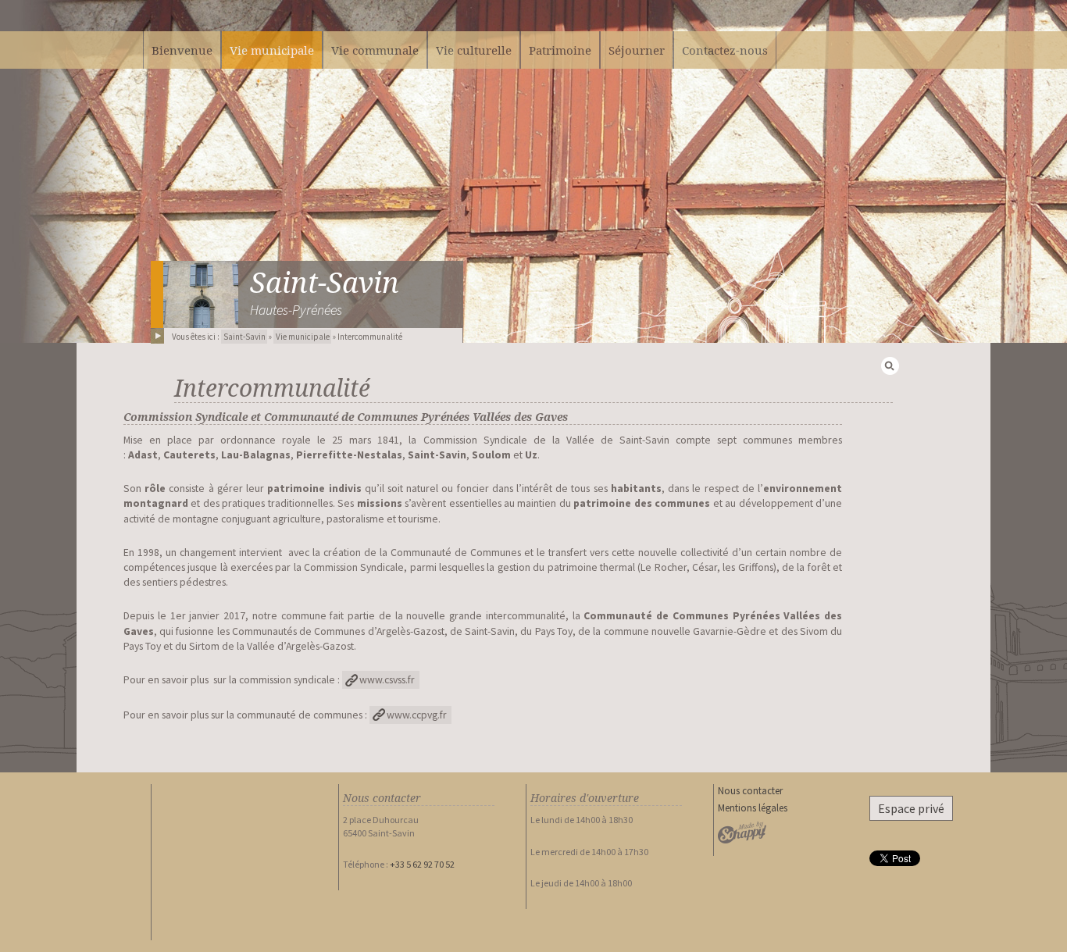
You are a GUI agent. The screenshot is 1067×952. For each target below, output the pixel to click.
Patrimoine (560, 50)
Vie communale (375, 50)
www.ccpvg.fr (417, 715)
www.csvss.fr (387, 679)
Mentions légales (752, 808)
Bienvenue (182, 50)
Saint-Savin (324, 283)
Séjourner (636, 50)
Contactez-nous (725, 50)
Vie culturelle (474, 50)
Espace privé (911, 808)
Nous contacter (750, 790)
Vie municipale (303, 336)
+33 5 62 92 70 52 (422, 864)
